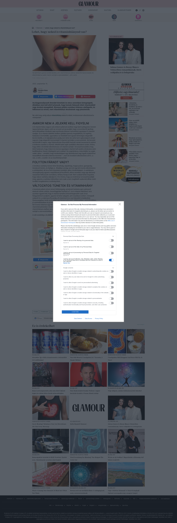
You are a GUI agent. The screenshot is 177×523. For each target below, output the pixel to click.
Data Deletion (78, 318)
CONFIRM (75, 312)
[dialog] (88, 261)
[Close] (120, 204)
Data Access (88, 318)
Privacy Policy (99, 318)
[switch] (111, 240)
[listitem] (88, 236)
